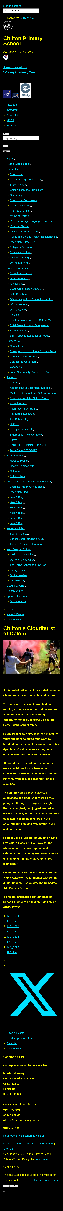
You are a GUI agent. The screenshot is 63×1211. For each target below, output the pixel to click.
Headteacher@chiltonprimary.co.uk (23, 1135)
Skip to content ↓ (13, 5)
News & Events (15, 614)
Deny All (16, 1185)
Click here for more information (40, 1180)
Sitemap (8, 1148)
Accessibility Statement (39, 1143)
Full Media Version (14, 1143)
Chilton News (14, 619)
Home (10, 609)
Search (5, 146)
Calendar (12, 1043)
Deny (11, 1185)
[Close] (4, 1191)
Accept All (6, 1185)
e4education (42, 1159)
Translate (28, 18)
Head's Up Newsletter (19, 1038)
